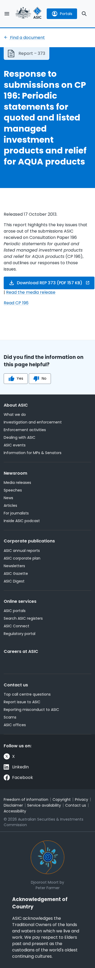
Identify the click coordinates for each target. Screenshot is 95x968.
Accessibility (15, 811)
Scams (10, 717)
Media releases (17, 482)
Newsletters (14, 566)
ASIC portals (15, 610)
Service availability (44, 805)
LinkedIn (20, 767)
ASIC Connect (16, 626)
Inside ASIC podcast (22, 520)
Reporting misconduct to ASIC (31, 709)
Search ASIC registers (23, 618)
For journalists (16, 513)
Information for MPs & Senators (32, 452)
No (44, 378)
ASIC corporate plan (22, 558)
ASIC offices (15, 725)
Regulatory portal (19, 633)
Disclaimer (13, 805)
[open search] (84, 13)
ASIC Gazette (16, 573)
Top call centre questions (27, 694)
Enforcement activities (25, 429)
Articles (10, 505)
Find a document (27, 38)
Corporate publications (29, 541)
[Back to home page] (28, 13)
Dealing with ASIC (19, 437)
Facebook (22, 777)
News (8, 497)
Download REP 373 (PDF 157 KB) (49, 283)
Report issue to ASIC (22, 702)
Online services (20, 601)
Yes (20, 378)
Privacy (81, 799)
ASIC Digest (14, 581)
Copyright (62, 799)
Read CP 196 (16, 303)
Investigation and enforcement (33, 422)
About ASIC (16, 405)
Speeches (13, 490)
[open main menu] (7, 14)
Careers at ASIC (21, 651)
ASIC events (15, 445)
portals (66, 13)
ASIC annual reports (22, 550)
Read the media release (30, 292)
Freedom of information (26, 799)
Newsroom (15, 473)
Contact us (16, 685)
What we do (15, 414)
